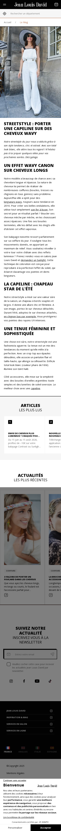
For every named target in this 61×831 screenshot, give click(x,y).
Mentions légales (15, 773)
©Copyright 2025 (15, 765)
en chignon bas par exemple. (20, 316)
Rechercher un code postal (24, 13)
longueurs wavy (13, 201)
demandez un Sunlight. (33, 260)
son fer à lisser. (39, 209)
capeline (35, 388)
